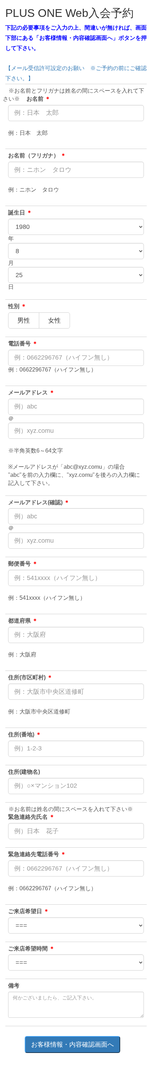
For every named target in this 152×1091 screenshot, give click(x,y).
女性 (57, 320)
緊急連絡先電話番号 (37, 854)
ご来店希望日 (28, 911)
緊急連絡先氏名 (31, 817)
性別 (17, 306)
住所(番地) (24, 734)
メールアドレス (31, 392)
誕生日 (20, 213)
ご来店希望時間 (31, 949)
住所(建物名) (24, 772)
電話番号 (23, 344)
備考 (13, 986)
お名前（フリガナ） (37, 155)
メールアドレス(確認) (39, 502)
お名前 (39, 99)
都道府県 (23, 621)
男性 (26, 320)
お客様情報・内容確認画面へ (72, 1044)
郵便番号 (23, 564)
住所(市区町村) (30, 677)
